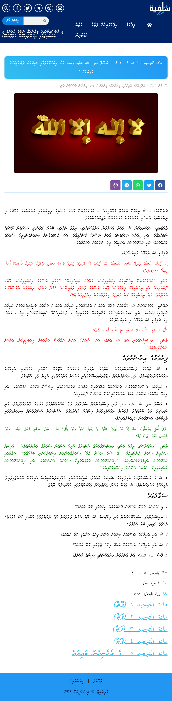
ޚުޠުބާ (79, 25)
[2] (96, 330)
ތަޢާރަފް (97, 681)
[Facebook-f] (17, 8)
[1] (146, 271)
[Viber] (49, 8)
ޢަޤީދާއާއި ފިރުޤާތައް (121, 85)
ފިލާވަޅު (130, 25)
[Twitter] (28, 8)
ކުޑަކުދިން (81, 35)
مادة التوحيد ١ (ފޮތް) (141, 605)
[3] (138, 436)
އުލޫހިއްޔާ (140, 85)
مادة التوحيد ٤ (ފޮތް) (140, 641)
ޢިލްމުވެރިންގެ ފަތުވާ (104, 25)
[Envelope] (60, 8)
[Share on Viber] (115, 185)
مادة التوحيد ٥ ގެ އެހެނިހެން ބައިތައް (120, 653)
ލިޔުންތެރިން (76, 681)
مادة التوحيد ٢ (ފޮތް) (140, 617)
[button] (160, 185)
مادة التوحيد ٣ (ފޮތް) (140, 629)
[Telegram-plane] (38, 8)
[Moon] (6, 8)
